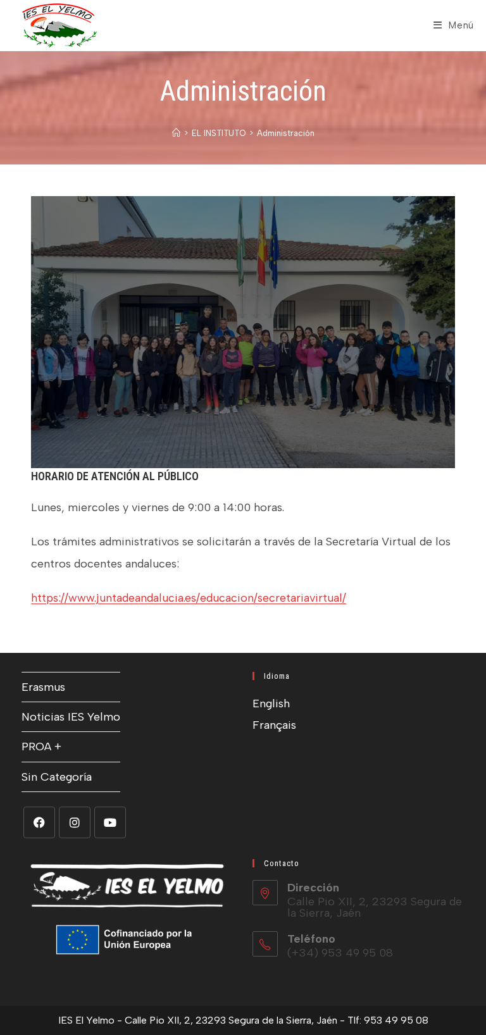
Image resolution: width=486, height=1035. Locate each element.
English (271, 703)
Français (274, 725)
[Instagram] (74, 822)
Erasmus (43, 687)
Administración (286, 133)
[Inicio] (176, 133)
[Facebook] (39, 822)
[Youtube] (110, 822)
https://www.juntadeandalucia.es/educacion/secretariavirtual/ (188, 598)
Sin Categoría (57, 777)
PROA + (41, 746)
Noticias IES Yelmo (71, 717)
